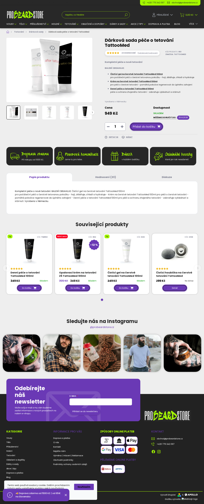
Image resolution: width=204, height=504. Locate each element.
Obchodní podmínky (109, 2)
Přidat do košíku (144, 127)
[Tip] (29, 252)
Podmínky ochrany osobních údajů (70, 464)
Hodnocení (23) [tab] (105, 177)
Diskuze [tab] (167, 177)
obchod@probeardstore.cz (170, 438)
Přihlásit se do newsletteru (85, 411)
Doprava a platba (14, 2)
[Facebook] (153, 451)
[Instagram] (159, 451)
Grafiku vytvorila (173, 499)
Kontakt (41, 2)
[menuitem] (11, 24)
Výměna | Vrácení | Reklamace (80, 2)
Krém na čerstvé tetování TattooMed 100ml (133, 81)
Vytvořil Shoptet (168, 494)
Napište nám (55, 2)
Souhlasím (84, 487)
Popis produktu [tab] (39, 177)
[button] (102, 300)
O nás (30, 2)
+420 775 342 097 (165, 444)
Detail (174, 288)
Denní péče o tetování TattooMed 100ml (132, 88)
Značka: (175, 54)
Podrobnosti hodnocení (148, 53)
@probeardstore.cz (102, 327)
